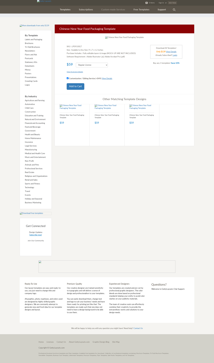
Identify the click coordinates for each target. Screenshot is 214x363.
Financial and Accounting (35, 123)
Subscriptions (86, 9)
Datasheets (29, 66)
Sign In (161, 3)
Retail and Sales (31, 180)
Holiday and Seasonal (33, 199)
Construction (30, 112)
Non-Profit (29, 161)
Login (175, 55)
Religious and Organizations (36, 176)
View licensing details (75, 72)
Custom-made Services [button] (113, 9)
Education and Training (34, 116)
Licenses (50, 342)
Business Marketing (33, 203)
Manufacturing (31, 150)
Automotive (30, 104)
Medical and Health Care (35, 154)
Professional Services (34, 169)
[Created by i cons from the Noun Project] (174, 9)
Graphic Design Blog (101, 342)
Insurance (29, 142)
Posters (28, 74)
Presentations (30, 77)
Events (28, 195)
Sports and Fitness (32, 184)
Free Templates (141, 9)
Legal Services (31, 146)
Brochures (29, 43)
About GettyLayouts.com (79, 342)
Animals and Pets (32, 165)
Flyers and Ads (31, 55)
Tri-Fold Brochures (32, 47)
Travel (27, 191)
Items (152, 3)
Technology (29, 188)
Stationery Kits (31, 62)
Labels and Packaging (33, 40)
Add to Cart (75, 86)
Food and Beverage (32, 127)
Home (41, 342)
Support (162, 9)
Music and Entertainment (35, 157)
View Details (107, 79)
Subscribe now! (35, 235)
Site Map (116, 342)
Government (30, 131)
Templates (65, 9)
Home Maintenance (33, 138)
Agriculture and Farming (35, 101)
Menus (28, 70)
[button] (65, 9)
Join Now (172, 3)
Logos (27, 85)
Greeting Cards (31, 81)
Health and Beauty (32, 135)
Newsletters (30, 51)
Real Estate (29, 172)
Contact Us (138, 328)
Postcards (29, 59)
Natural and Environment (35, 119)
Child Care (29, 108)
